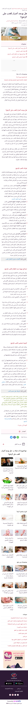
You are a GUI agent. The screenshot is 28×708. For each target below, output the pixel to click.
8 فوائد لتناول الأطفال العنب (13, 259)
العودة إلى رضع (23, 425)
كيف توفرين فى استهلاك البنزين (20, 643)
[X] (15, 695)
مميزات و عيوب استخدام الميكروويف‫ (19, 618)
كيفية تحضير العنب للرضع (18, 57)
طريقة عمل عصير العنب (14, 391)
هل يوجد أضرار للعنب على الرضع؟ (16, 48)
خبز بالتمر (25, 637)
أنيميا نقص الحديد (16, 199)
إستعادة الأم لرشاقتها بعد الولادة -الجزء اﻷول (17, 621)
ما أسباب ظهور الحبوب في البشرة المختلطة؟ (17, 624)
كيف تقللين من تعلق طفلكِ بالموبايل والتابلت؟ (17, 646)
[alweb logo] (17, 701)
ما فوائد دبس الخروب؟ (22, 627)
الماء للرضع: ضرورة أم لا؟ (21, 77)
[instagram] (10, 695)
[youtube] (13, 695)
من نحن (19, 689)
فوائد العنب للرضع (20, 51)
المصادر (24, 431)
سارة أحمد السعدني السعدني (12, 21)
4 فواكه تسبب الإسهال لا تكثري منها (19, 640)
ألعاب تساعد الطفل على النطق (20, 630)
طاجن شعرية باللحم (23, 633)
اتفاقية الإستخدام (19, 691)
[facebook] (18, 695)
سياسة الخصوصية (9, 689)
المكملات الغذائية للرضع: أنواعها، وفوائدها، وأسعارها (15, 80)
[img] (14, 659)
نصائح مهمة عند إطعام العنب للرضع (16, 54)
